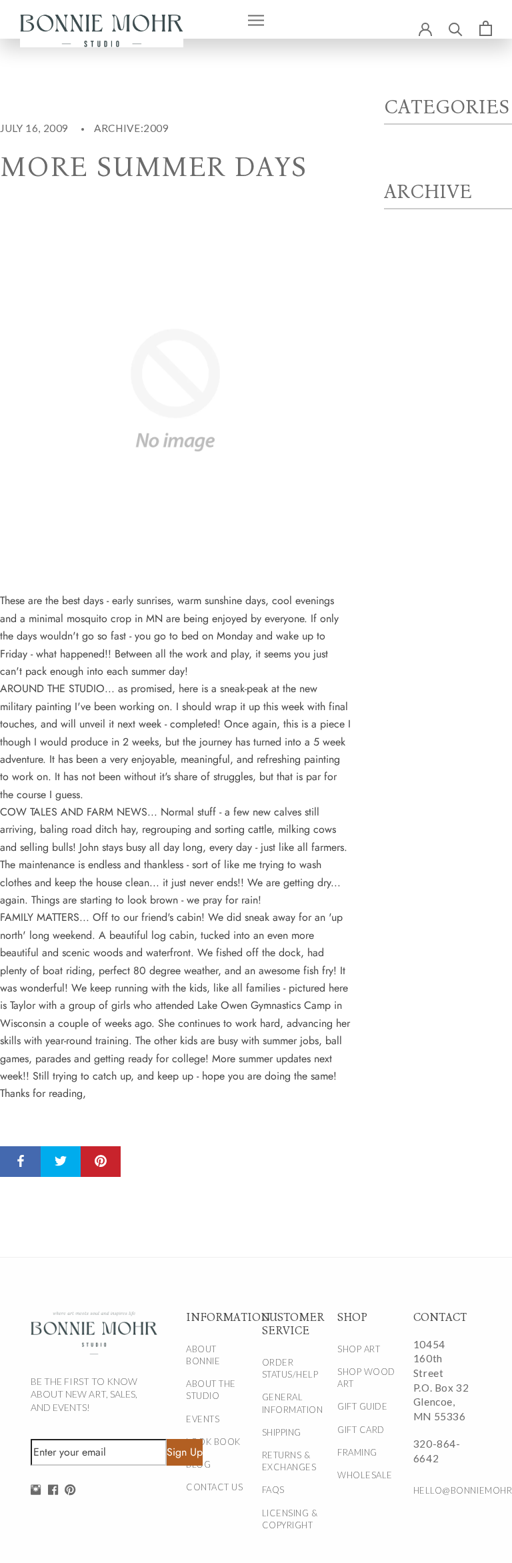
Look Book (213, 1441)
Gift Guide (362, 1406)
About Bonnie (203, 1355)
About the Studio (211, 1389)
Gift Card (361, 1429)
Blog (198, 1464)
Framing (357, 1452)
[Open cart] (485, 28)
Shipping (281, 1432)
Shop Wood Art (366, 1377)
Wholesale (365, 1475)
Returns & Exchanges (289, 1461)
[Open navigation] (256, 19)
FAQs (273, 1489)
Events (202, 1419)
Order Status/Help (290, 1368)
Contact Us (214, 1487)
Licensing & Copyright (290, 1519)
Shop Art (358, 1349)
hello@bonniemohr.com (443, 1490)
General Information (292, 1403)
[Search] (456, 28)
